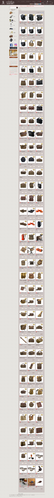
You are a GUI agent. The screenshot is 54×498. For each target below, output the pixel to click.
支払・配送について (28, 1)
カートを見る (39, 1)
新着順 (43, 12)
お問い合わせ (33, 1)
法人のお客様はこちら (50, 1)
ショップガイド (23, 1)
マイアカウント (44, 1)
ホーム (18, 1)
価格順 (40, 12)
